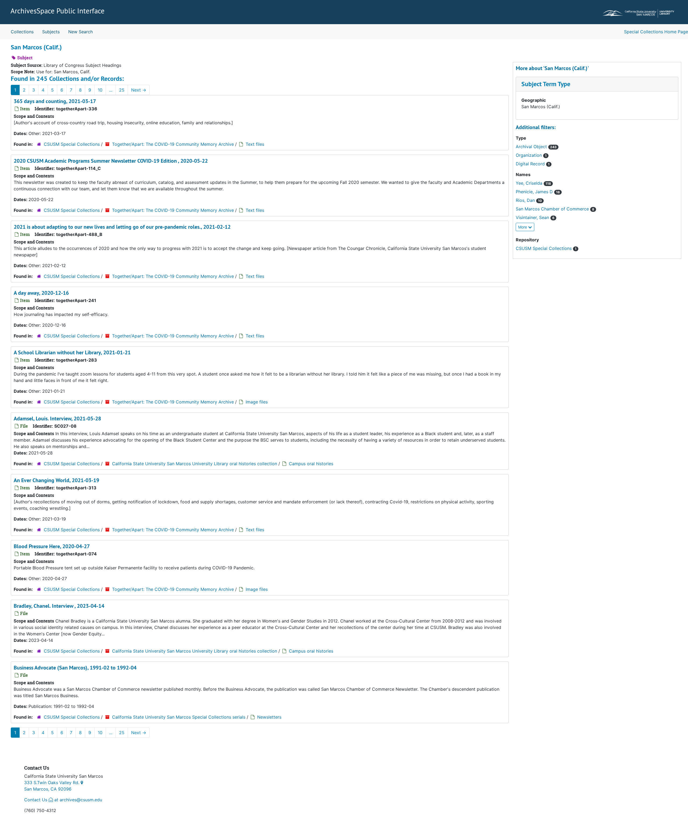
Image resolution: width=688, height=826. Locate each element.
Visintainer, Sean (533, 217)
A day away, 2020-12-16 (41, 292)
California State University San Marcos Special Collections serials (178, 717)
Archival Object (532, 146)
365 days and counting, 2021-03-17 (55, 101)
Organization (529, 155)
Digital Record (531, 163)
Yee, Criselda (530, 183)
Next (138, 90)
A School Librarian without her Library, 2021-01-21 (72, 352)
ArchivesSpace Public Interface (57, 10)
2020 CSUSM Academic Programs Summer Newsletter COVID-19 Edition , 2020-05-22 (111, 160)
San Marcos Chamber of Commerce (553, 209)
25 (121, 90)
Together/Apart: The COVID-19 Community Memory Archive (173, 144)
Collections (22, 31)
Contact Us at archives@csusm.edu (63, 799)
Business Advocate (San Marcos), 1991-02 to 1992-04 (75, 667)
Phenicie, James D (535, 191)
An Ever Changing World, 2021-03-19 (56, 480)
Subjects (51, 31)
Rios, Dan (526, 200)
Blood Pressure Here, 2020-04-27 (52, 546)
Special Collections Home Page (656, 31)
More (523, 227)
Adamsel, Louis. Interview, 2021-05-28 (57, 418)
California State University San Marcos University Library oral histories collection (194, 463)
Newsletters (269, 717)
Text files (255, 144)
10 (100, 90)
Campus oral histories (311, 463)
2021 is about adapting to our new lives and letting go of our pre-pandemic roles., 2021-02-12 (122, 226)
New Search (80, 31)
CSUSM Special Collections (72, 144)
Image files (257, 402)
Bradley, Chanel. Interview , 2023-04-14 (59, 605)
